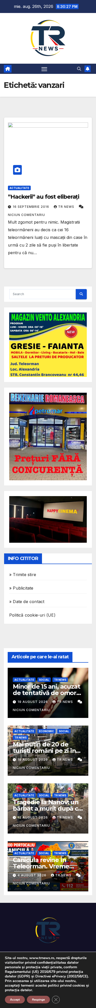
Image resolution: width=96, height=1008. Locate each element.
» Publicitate (21, 588)
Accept (15, 1000)
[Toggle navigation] (44, 68)
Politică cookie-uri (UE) (32, 615)
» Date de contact (26, 601)
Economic (46, 731)
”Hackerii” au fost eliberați (43, 196)
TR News (66, 207)
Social (44, 679)
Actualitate (19, 187)
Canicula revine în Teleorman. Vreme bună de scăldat (41, 866)
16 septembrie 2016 (31, 207)
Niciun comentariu (26, 215)
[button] (79, 68)
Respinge (38, 1000)
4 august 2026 (32, 875)
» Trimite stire (22, 574)
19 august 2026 (33, 702)
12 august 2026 (33, 817)
